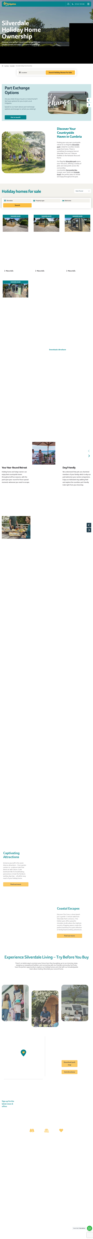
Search (17, 205)
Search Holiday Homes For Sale (60, 72)
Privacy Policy (25, 408)
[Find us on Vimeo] (14, 1176)
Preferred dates (15, 389)
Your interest (29, 1099)
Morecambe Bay (71, 170)
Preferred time (40, 389)
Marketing (13, 403)
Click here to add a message (21, 399)
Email (12, 381)
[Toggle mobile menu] (88, 4)
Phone (50, 381)
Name (49, 373)
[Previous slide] (89, 100)
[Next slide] (89, 105)
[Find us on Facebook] (3, 1176)
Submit (80, 1103)
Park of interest (15, 373)
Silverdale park (71, 161)
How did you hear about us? (69, 389)
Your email (51, 1099)
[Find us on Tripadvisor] (20, 1176)
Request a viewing (46, 417)
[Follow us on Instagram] (9, 1176)
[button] (9, 299)
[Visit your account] (68, 4)
